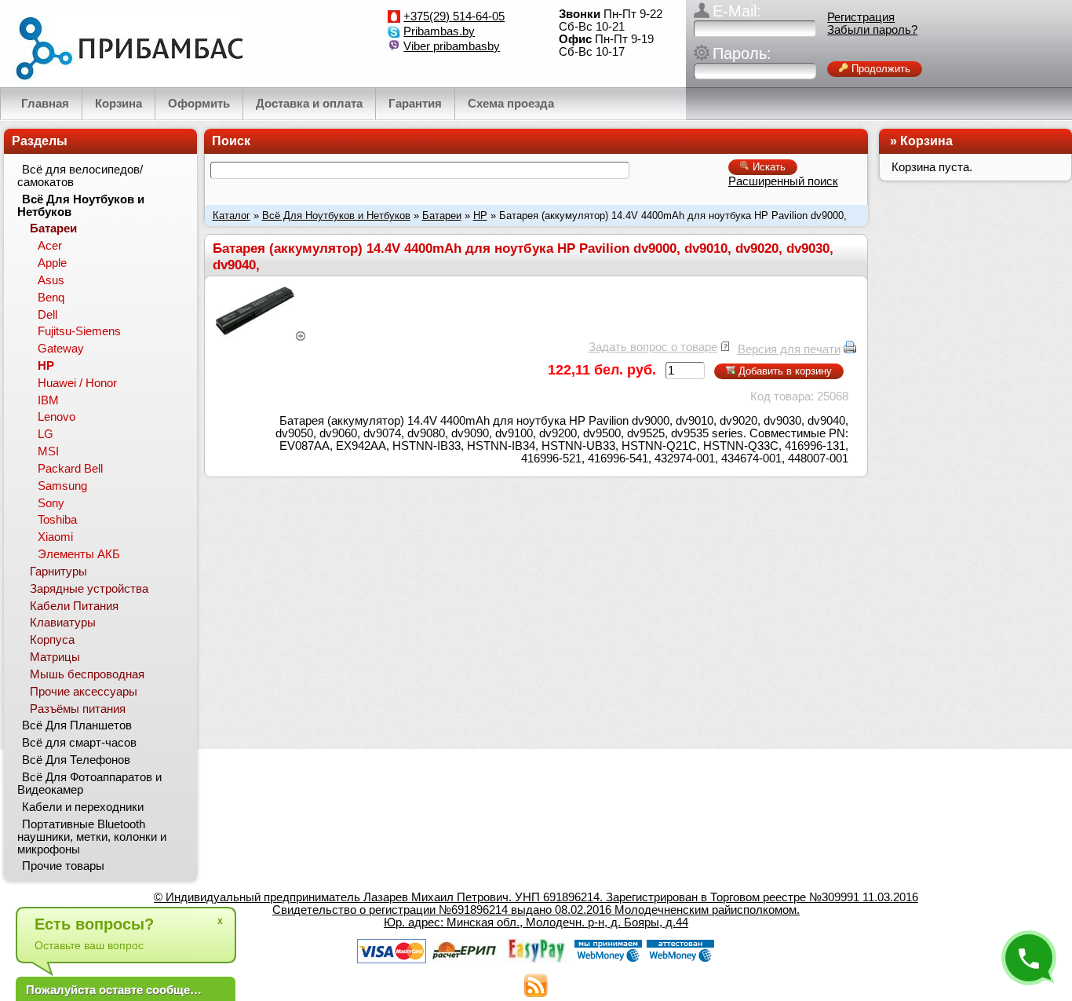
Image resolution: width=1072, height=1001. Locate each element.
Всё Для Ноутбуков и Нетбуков (336, 215)
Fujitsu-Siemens (79, 331)
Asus (51, 280)
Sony (51, 503)
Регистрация (861, 17)
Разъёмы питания (78, 709)
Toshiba (57, 519)
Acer (50, 245)
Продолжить (879, 69)
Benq (51, 297)
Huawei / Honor (77, 383)
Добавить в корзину (783, 371)
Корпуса (52, 640)
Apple (52, 263)
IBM (48, 400)
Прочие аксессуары (83, 691)
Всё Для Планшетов (77, 725)
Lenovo (56, 417)
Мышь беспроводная (87, 674)
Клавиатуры (63, 622)
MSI (48, 451)
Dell (47, 315)
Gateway (61, 348)
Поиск (231, 141)
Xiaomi (55, 537)
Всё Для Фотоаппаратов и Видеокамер (89, 783)
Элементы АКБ (79, 554)
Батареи (441, 215)
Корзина (926, 141)
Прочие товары (63, 866)
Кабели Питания (74, 606)
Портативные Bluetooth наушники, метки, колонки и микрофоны (91, 837)
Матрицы (55, 657)
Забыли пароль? (872, 30)
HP (480, 215)
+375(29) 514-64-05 (454, 16)
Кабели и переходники (83, 807)
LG (45, 434)
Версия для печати (789, 349)
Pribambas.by (439, 31)
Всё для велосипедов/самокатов (80, 175)
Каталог (231, 215)
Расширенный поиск (783, 181)
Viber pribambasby (451, 46)
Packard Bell (70, 468)
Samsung (62, 486)
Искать (767, 167)
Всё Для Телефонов (76, 760)
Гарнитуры (58, 571)
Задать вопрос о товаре (653, 347)
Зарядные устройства (89, 589)
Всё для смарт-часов (79, 742)
